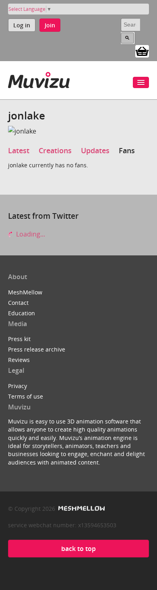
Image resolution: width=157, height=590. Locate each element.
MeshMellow (25, 292)
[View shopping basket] (142, 50)
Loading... (29, 234)
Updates (95, 150)
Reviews (19, 360)
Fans (127, 150)
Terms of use (25, 396)
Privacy (17, 386)
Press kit (19, 339)
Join (50, 25)
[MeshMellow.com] (81, 508)
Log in (21, 25)
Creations (55, 150)
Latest (18, 150)
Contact (18, 302)
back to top (78, 548)
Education (21, 313)
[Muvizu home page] (39, 78)
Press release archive (36, 349)
